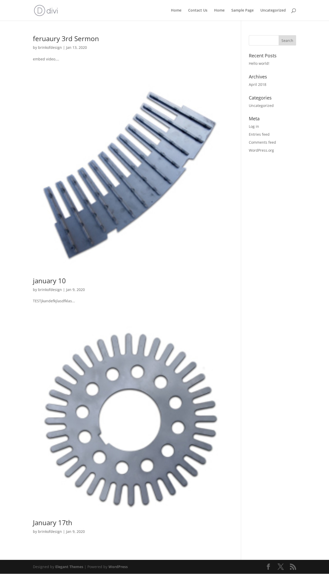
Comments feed (262, 142)
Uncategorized (273, 10)
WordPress (118, 566)
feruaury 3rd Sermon (66, 38)
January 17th (52, 522)
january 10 (49, 280)
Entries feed (259, 134)
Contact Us (197, 10)
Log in (254, 126)
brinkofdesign (50, 47)
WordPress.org (261, 150)
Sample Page (242, 10)
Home (176, 10)
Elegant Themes (69, 566)
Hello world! (259, 63)
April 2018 (257, 84)
